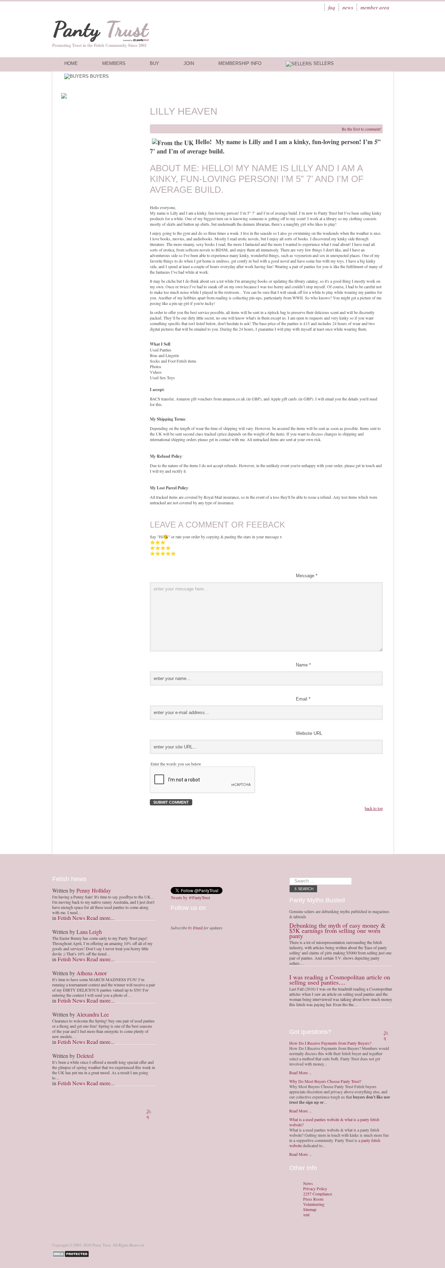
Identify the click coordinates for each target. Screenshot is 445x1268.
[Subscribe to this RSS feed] (149, 1112)
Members (114, 63)
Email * (303, 699)
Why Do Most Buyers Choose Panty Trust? (325, 1081)
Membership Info (239, 63)
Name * (303, 665)
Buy (154, 63)
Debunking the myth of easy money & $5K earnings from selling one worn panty (337, 930)
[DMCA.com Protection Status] (71, 1253)
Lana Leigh (89, 931)
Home (71, 63)
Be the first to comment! (361, 129)
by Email (195, 927)
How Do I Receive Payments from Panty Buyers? (330, 1043)
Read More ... (300, 1072)
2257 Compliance (317, 1193)
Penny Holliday (93, 890)
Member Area (375, 7)
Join (189, 63)
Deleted (85, 1055)
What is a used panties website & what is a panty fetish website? (334, 1122)
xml (306, 1214)
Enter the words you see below (176, 763)
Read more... (101, 917)
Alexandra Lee (92, 1014)
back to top (374, 808)
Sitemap (309, 1209)
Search (306, 889)
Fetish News (71, 917)
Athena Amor (91, 973)
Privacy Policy (315, 1188)
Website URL (309, 733)
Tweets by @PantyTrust (190, 897)
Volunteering (313, 1204)
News (347, 7)
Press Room (313, 1199)
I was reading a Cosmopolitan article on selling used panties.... (339, 979)
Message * (306, 575)
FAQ (331, 7)
